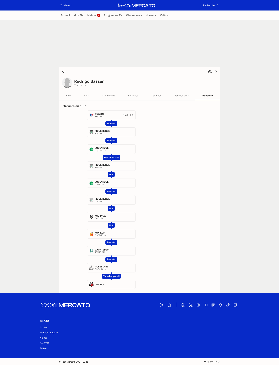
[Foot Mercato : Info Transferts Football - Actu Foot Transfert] (136, 5)
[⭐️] (215, 71)
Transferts (207, 95)
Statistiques (108, 95)
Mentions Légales (49, 332)
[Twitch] (235, 304)
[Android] (161, 304)
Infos (68, 95)
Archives (44, 342)
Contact (44, 327)
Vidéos (43, 337)
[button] (65, 5)
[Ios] (169, 304)
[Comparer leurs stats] (210, 71)
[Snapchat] (220, 304)
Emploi (43, 348)
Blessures (133, 95)
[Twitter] (190, 304)
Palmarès (156, 95)
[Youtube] (205, 304)
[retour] (64, 71)
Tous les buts (182, 95)
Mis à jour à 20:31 (212, 361)
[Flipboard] (213, 304)
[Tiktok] (227, 304)
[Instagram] (198, 304)
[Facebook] (183, 304)
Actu (86, 95)
